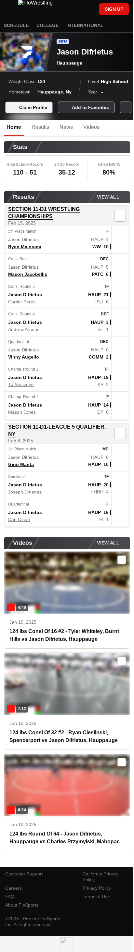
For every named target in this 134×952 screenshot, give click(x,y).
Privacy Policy (97, 888)
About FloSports (21, 905)
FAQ (9, 896)
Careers (13, 888)
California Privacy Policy (100, 876)
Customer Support (24, 873)
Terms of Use (96, 896)
